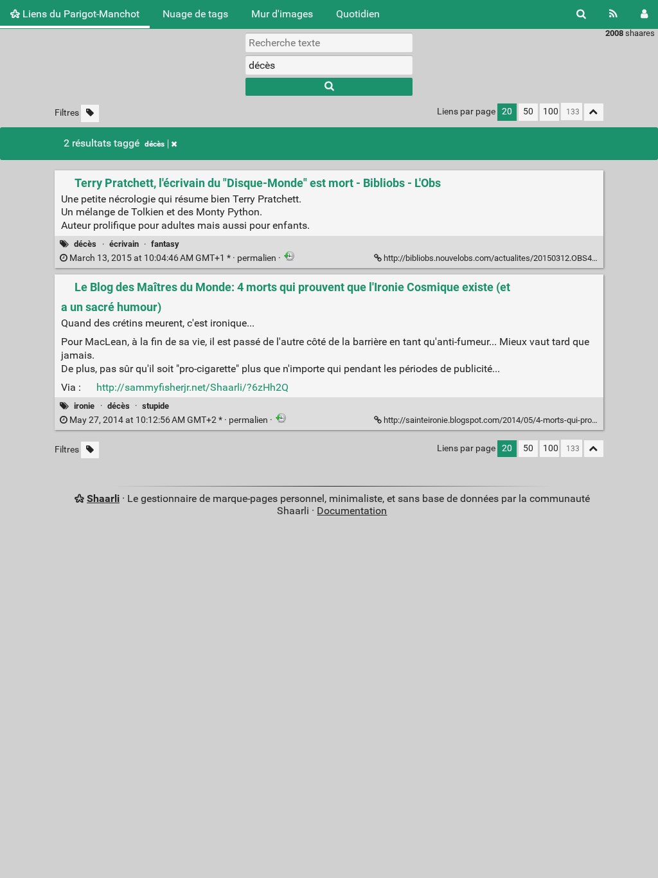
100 (550, 111)
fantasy (165, 244)
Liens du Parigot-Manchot (79, 14)
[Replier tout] (593, 112)
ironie (84, 406)
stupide (155, 406)
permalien (172, 258)
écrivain (124, 244)
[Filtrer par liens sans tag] (90, 113)
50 (528, 111)
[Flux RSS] (613, 14)
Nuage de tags (195, 14)
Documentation (352, 511)
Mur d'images (282, 14)
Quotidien (358, 14)
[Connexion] (644, 14)
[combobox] (329, 65)
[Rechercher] (581, 14)
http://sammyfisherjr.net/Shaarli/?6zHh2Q (192, 387)
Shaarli (103, 498)
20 (507, 111)
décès (154, 143)
